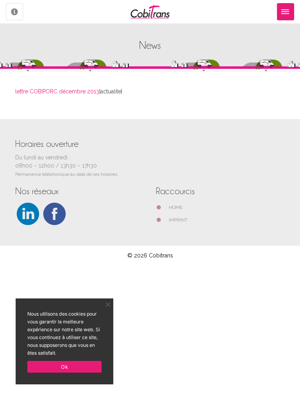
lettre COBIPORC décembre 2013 (57, 91)
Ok (64, 367)
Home (175, 207)
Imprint (178, 220)
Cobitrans (161, 255)
